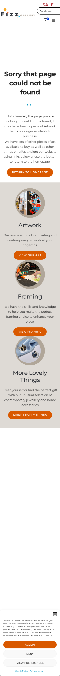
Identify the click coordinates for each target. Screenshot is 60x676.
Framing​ (30, 296)
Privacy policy (36, 671)
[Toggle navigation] (53, 20)
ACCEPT (30, 644)
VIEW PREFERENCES (30, 662)
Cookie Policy (21, 671)
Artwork (30, 225)
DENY (30, 653)
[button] (55, 614)
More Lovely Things (30, 376)
